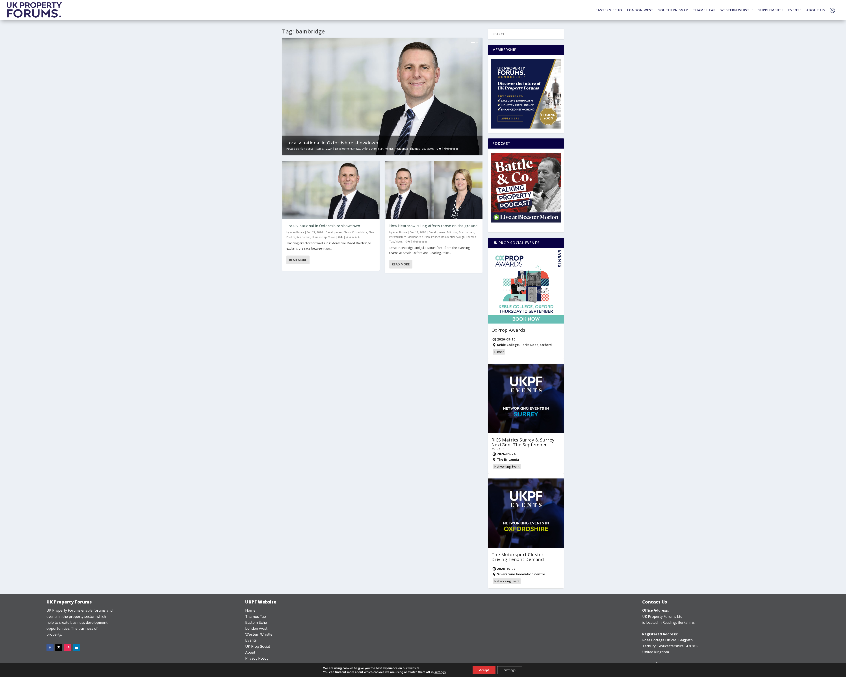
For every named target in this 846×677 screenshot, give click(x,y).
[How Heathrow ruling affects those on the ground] (433, 190)
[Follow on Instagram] (67, 647)
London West (256, 628)
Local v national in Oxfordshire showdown (332, 143)
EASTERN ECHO (609, 10)
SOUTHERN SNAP (673, 10)
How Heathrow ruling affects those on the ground (433, 225)
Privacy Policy (256, 658)
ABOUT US (815, 10)
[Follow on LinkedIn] (76, 647)
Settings (510, 670)
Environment (466, 232)
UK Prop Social (257, 646)
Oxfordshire (369, 149)
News (356, 149)
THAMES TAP (704, 10)
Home (250, 610)
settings (440, 672)
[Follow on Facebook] (50, 647)
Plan (380, 149)
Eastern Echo (256, 622)
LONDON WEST (640, 10)
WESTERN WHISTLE (736, 10)
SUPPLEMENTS (770, 10)
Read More (298, 260)
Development (343, 149)
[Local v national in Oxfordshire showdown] (331, 190)
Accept (484, 670)
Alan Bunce (307, 149)
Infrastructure (397, 237)
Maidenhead (415, 237)
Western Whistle (259, 634)
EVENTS (794, 10)
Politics (389, 149)
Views (430, 149)
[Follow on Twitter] (58, 647)
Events (251, 640)
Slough (460, 237)
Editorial (452, 232)
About (250, 652)
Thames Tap (417, 149)
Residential (401, 149)
